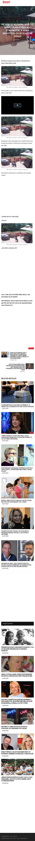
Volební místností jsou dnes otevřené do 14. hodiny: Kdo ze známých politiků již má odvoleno (17, 405)
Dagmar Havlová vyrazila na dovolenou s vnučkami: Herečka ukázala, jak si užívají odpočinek (15, 532)
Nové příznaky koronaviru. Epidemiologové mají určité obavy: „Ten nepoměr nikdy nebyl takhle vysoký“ (16, 469)
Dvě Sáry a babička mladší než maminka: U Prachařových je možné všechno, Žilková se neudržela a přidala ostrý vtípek (16, 701)
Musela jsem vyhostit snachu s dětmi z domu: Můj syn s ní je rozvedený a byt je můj (16, 501)
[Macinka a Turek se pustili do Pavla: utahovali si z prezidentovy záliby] (17, 716)
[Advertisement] (17, 195)
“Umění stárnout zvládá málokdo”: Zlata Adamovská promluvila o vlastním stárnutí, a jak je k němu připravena (16, 437)
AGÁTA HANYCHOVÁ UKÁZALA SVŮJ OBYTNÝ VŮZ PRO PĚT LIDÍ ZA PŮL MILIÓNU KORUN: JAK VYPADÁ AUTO (16, 303)
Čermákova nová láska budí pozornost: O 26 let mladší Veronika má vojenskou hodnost (17, 649)
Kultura (4, 630)
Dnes (17, 21)
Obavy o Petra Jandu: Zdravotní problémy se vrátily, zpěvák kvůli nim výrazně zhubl (16, 675)
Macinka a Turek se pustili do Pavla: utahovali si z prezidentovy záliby (14, 727)
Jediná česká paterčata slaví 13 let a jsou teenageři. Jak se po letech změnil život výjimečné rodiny (16, 779)
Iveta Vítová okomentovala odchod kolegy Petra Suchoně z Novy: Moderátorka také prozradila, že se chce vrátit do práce (15, 368)
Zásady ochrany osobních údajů (8, 838)
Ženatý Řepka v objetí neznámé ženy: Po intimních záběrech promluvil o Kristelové (17, 753)
